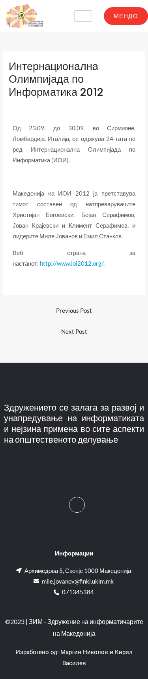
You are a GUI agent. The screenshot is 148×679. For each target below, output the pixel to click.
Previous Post (74, 310)
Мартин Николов (84, 652)
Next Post (74, 331)
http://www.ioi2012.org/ (71, 263)
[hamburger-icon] (83, 16)
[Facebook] (77, 505)
